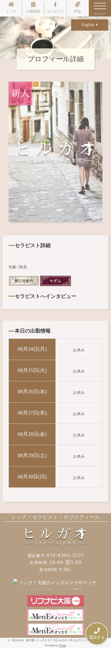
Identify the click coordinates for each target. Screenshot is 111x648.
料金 (77, 11)
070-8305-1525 (55, 555)
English (89, 25)
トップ (11, 11)
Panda (62, 645)
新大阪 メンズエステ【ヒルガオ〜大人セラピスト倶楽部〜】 (65, 640)
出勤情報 (33, 11)
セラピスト (55, 11)
